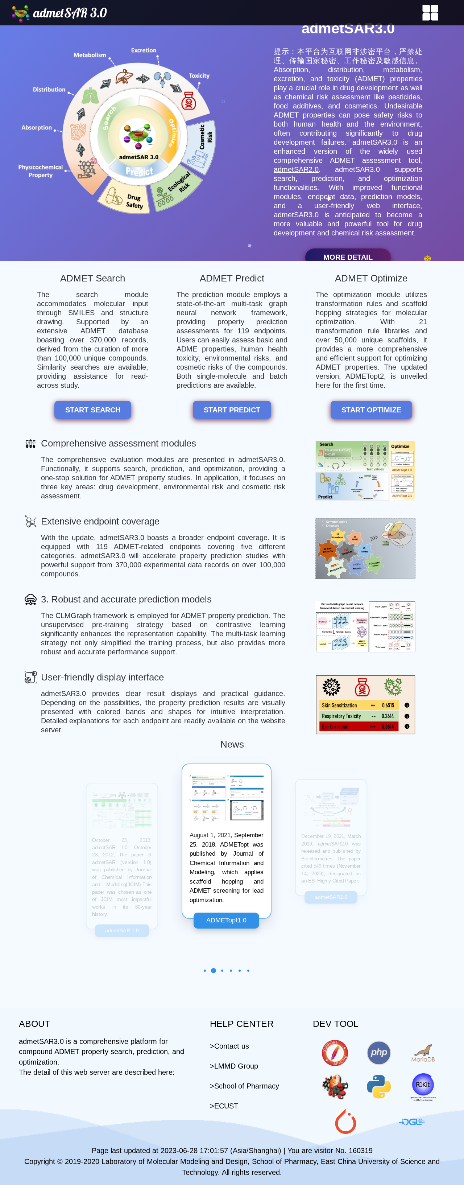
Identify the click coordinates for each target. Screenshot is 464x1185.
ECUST (226, 1106)
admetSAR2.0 (296, 169)
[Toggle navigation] (430, 13)
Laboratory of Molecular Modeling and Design (175, 1161)
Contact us (231, 1046)
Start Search (92, 410)
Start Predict (232, 410)
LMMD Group (236, 1066)
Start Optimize (371, 410)
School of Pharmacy (246, 1086)
